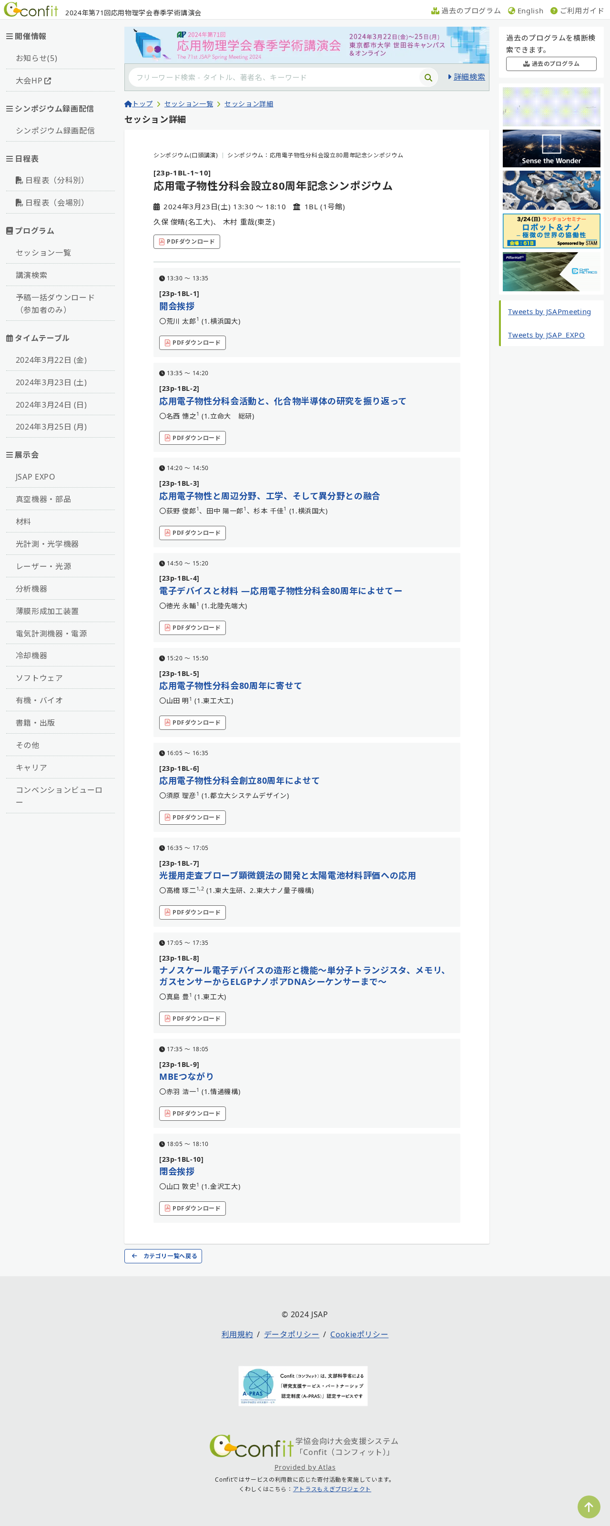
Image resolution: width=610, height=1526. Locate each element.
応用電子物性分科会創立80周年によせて (239, 780)
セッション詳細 (248, 103)
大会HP (29, 80)
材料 (23, 521)
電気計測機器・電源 (51, 633)
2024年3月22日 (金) (51, 360)
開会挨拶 (177, 306)
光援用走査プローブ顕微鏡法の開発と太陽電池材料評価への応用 (288, 875)
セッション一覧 (43, 252)
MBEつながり (186, 1076)
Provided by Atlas (305, 1467)
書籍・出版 (35, 722)
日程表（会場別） (57, 202)
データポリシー (291, 1334)
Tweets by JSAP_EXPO (546, 334)
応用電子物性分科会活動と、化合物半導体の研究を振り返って (283, 401)
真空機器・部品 (43, 499)
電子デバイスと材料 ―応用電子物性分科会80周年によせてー (281, 590)
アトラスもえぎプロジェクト (332, 1489)
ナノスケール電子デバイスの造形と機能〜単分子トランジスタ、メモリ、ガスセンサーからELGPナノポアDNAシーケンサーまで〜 (304, 975)
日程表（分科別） (57, 180)
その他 (28, 745)
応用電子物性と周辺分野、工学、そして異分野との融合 (270, 496)
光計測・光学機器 (47, 544)
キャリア (32, 767)
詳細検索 (469, 77)
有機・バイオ (39, 700)
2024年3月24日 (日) (51, 404)
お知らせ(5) (36, 58)
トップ (142, 103)
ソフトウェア (39, 678)
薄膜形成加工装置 (47, 611)
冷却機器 (32, 655)
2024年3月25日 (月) (51, 426)
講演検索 (32, 275)
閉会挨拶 (177, 1171)
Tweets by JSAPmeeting (549, 311)
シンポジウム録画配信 (55, 130)
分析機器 (32, 589)
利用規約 (238, 1334)
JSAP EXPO (36, 476)
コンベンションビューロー (59, 796)
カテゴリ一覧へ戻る (170, 1256)
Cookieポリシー (359, 1334)
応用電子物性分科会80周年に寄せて (231, 685)
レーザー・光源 (43, 566)
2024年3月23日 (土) (51, 382)
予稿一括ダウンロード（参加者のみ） (55, 303)
